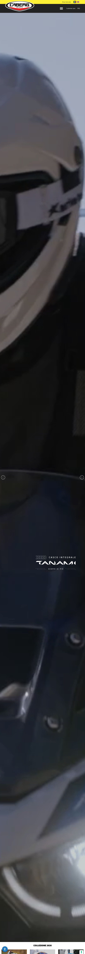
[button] (5, 949)
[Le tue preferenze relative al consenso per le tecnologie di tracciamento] (81, 952)
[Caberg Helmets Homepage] (19, 7)
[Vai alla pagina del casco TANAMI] (42, 941)
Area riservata (66, 2)
